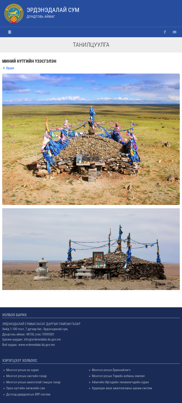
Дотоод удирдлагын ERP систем (28, 394)
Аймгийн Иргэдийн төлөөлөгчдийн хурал (120, 382)
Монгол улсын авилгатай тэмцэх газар (33, 382)
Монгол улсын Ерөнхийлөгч (111, 370)
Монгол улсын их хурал (22, 370)
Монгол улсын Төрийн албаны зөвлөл (118, 376)
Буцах (10, 68)
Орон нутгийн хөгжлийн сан (25, 388)
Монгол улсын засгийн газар (26, 376)
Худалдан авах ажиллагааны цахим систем (122, 388)
